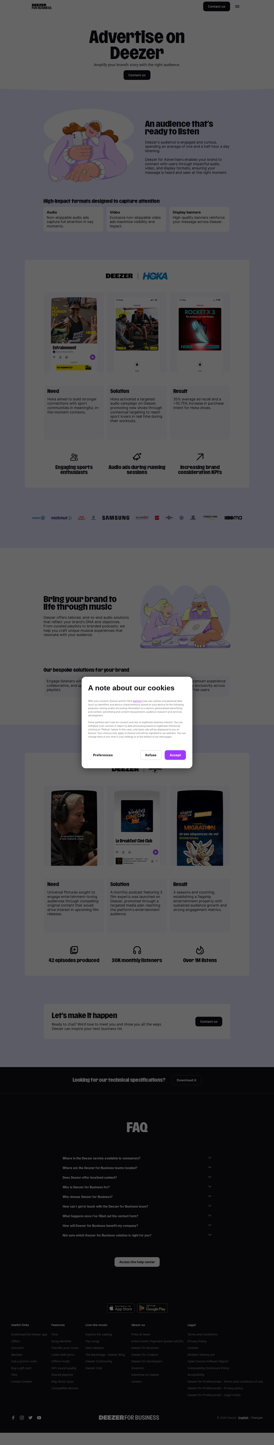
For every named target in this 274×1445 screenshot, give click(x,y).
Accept (175, 755)
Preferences (103, 755)
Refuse (150, 755)
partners (137, 700)
